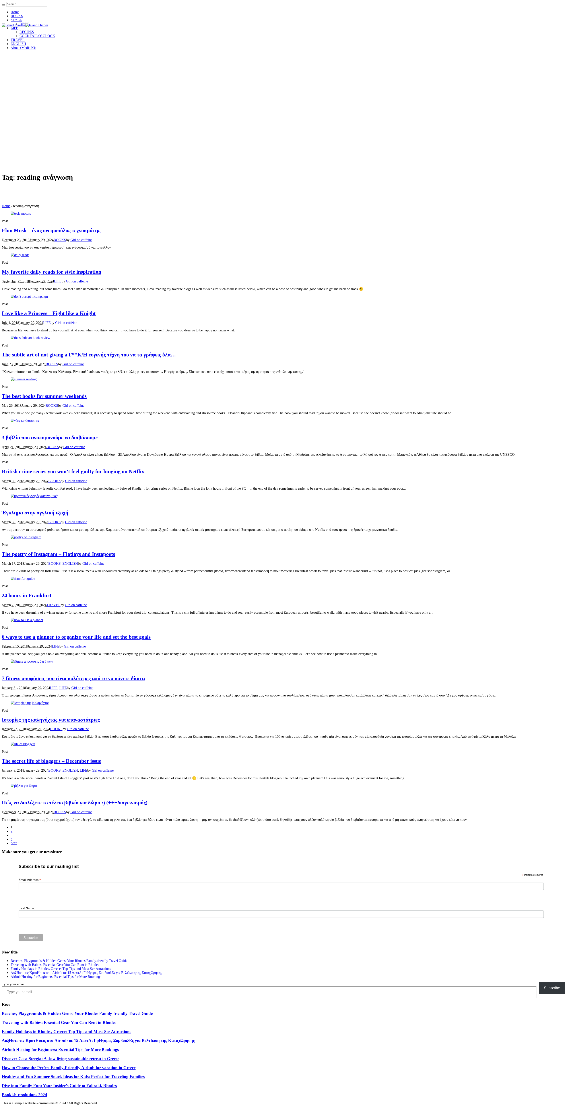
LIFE (58, 281)
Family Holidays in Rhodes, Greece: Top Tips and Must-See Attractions (61, 969)
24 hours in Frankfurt (26, 595)
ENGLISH (70, 563)
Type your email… (15, 984)
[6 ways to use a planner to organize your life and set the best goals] (27, 620)
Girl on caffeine (81, 240)
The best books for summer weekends (44, 396)
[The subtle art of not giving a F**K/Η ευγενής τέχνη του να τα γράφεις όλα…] (30, 338)
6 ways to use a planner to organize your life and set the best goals (76, 637)
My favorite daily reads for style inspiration (51, 272)
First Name (26, 908)
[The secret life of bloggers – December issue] (23, 744)
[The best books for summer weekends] (24, 379)
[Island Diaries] (25, 25)
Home (6, 206)
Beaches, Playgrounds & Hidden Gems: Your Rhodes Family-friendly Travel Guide (69, 961)
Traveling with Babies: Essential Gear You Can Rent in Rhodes (55, 965)
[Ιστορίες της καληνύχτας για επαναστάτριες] (30, 703)
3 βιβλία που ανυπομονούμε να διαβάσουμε (50, 437)
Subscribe (552, 988)
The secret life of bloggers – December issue (51, 761)
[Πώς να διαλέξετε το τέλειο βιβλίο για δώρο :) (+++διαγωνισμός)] (24, 786)
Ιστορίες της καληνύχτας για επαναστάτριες (51, 720)
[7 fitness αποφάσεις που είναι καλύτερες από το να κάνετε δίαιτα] (32, 661)
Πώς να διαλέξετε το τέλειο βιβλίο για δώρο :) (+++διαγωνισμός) (75, 802)
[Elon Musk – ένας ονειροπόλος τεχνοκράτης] (21, 213)
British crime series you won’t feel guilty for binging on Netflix (73, 471)
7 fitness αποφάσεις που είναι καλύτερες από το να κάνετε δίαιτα (73, 678)
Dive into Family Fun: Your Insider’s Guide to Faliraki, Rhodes (59, 1085)
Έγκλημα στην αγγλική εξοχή (35, 513)
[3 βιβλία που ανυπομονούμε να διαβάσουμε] (25, 420)
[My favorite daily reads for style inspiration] (20, 255)
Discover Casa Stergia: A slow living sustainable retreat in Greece (60, 1058)
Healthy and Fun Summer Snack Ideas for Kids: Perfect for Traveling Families (73, 1076)
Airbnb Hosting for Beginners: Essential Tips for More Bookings (56, 977)
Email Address (30, 880)
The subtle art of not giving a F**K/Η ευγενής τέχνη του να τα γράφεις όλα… (89, 355)
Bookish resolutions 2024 (24, 1094)
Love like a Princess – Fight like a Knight (49, 313)
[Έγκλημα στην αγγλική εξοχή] (34, 496)
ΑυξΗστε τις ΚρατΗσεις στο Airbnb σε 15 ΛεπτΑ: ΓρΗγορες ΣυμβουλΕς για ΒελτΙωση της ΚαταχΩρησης (86, 973)
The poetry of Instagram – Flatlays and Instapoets (58, 554)
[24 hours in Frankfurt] (23, 578)
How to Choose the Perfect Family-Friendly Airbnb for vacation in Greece (69, 1067)
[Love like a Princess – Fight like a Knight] (29, 296)
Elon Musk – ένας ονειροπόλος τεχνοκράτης (51, 230)
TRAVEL (53, 605)
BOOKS (60, 240)
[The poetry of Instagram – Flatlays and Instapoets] (26, 537)
